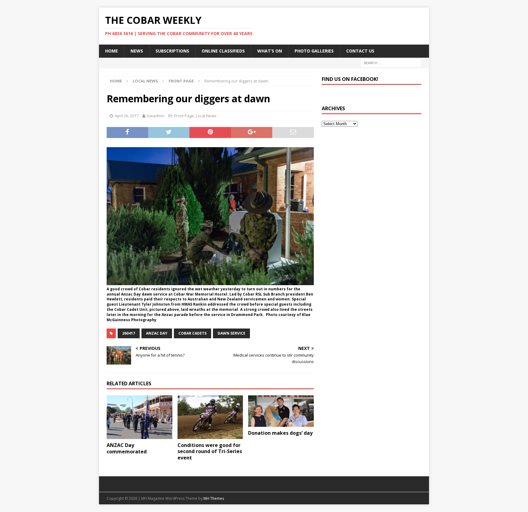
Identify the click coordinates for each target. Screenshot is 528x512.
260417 (128, 333)
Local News (145, 81)
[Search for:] (390, 62)
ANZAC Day (156, 333)
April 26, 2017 (126, 115)
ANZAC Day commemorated (127, 448)
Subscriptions (172, 51)
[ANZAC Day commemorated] (139, 417)
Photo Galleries (314, 51)
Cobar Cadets (192, 333)
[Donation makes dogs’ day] (281, 411)
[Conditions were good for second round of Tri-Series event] (210, 417)
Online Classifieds (223, 51)
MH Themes (214, 498)
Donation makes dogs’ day (280, 433)
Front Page (184, 115)
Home (111, 51)
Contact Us (360, 51)
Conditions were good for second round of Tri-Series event (210, 451)
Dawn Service (231, 333)
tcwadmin (155, 115)
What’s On (269, 51)
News (136, 51)
